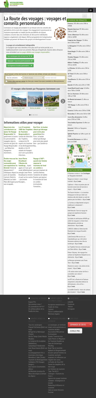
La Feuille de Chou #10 (55, 362)
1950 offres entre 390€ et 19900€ (78, 24)
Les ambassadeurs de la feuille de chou (36, 310)
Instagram (71, 309)
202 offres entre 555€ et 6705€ (79, 80)
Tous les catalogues (35, 325)
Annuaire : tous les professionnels (19, 61)
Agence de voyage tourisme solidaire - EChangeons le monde (57, 380)
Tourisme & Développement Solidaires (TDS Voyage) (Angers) (37, 361)
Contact (51, 309)
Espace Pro (32, 302)
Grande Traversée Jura (55, 336)
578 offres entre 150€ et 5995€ (79, 47)
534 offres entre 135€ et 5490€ (78, 58)
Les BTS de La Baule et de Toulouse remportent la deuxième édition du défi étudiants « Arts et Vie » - (78, 282)
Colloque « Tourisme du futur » (56, 374)
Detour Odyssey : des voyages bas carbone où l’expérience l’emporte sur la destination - (79, 254)
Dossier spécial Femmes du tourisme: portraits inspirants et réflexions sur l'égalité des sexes (57, 356)
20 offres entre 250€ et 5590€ (79, 110)
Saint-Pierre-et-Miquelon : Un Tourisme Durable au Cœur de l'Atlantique (57, 341)
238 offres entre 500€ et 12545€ (77, 75)
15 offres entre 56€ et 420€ (79, 114)
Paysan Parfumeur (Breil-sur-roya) (38, 328)
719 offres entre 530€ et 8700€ (78, 41)
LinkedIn (70, 302)
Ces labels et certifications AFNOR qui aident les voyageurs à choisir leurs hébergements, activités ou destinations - (78, 221)
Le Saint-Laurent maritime (51, 109)
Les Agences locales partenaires (19, 65)
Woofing (51, 346)
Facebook (71, 304)
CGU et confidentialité (55, 311)
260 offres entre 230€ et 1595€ (78, 69)
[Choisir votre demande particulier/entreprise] (90, 324)
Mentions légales (54, 314)
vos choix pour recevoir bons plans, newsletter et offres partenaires (36, 81)
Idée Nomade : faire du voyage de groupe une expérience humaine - (77, 213)
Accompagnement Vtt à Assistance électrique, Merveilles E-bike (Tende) (36, 354)
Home (6, 14)
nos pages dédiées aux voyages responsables (34, 52)
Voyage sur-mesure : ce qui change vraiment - (78, 180)
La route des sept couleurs (19, 109)
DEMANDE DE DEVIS (78, 324)
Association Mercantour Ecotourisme (56, 333)
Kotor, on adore (35, 108)
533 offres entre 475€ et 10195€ (78, 64)
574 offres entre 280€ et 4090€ (79, 52)
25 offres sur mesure (78, 100)
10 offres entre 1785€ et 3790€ (77, 118)
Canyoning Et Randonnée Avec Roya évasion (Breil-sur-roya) (38, 348)
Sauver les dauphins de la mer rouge (56, 365)
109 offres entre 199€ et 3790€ (78, 95)
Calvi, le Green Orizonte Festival (56, 391)
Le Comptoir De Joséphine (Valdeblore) (37, 342)
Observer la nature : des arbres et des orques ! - (78, 267)
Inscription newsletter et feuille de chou (56, 305)
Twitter (70, 306)
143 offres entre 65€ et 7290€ (79, 85)
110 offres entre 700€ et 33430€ (78, 89)
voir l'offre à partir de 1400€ (79, 135)
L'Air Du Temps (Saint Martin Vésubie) (37, 337)
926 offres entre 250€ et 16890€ (78, 36)
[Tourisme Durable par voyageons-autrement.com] (13, 3)
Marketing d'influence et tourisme (56, 386)
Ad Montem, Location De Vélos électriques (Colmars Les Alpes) (37, 373)
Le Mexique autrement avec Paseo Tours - (77, 261)
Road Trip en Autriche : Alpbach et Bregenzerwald (57, 349)
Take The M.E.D (53, 371)
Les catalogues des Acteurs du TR (19, 56)
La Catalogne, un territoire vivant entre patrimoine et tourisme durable (57, 327)
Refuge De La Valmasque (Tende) (36, 333)
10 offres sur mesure (79, 124)
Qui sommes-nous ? (35, 304)
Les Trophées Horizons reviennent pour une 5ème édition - (79, 248)
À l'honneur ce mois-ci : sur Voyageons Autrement (79, 174)
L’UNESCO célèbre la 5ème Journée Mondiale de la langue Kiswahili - (77, 231)
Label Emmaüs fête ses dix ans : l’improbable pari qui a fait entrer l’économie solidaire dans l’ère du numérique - (77, 240)
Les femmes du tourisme (56, 369)
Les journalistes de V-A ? (36, 306)
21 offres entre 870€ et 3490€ (78, 106)
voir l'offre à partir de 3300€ (78, 140)
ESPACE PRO (75, 330)
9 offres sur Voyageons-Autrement (77, 129)
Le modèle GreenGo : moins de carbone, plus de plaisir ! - (79, 291)
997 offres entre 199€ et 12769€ (78, 30)
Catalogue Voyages (15, 14)
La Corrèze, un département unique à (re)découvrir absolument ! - (78, 205)
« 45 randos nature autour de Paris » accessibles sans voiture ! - (78, 273)
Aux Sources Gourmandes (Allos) (36, 367)
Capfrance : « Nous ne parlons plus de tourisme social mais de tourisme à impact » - (78, 186)
